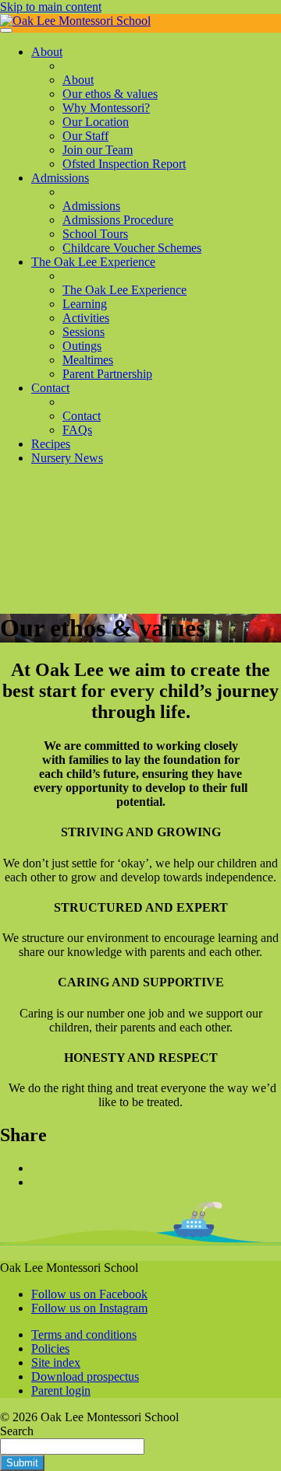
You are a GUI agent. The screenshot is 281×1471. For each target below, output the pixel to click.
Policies (50, 1348)
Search (17, 1431)
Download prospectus (85, 1376)
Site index (55, 1362)
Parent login (61, 1390)
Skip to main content (50, 6)
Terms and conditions (84, 1334)
